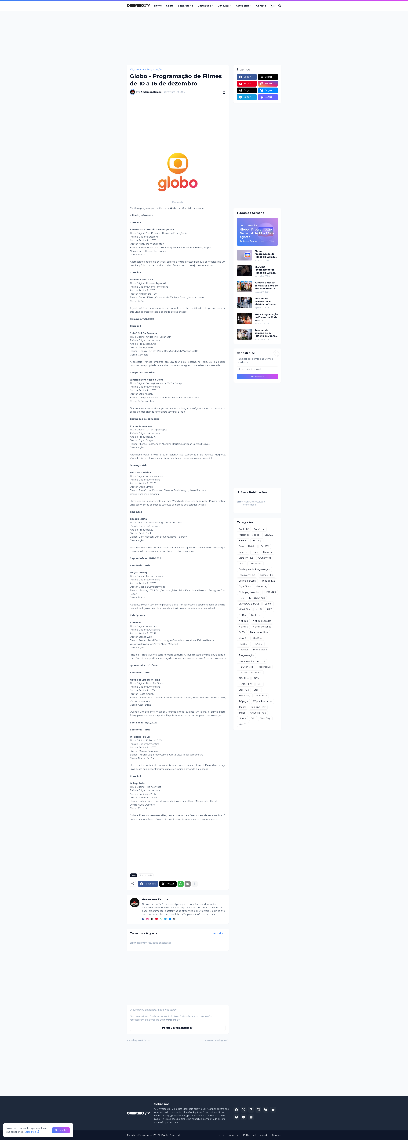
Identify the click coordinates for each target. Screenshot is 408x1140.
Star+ (257, 689)
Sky (260, 684)
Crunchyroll (264, 557)
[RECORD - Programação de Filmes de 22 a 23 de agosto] (244, 270)
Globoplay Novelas (249, 592)
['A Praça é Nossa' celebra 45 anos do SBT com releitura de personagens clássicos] (244, 286)
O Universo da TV (146, 1135)
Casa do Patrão (247, 546)
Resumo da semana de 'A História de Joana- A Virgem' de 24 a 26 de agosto (266, 301)
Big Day (256, 540)
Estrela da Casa (247, 580)
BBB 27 (243, 540)
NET (269, 609)
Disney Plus (266, 575)
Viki (253, 718)
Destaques (204, 5)
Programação (154, 69)
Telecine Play (258, 707)
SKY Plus (243, 678)
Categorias (242, 5)
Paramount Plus (259, 632)
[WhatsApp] (181, 884)
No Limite (256, 615)
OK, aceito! (61, 1130)
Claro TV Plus (246, 557)
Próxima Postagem (216, 1040)
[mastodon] (236, 1117)
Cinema (243, 552)
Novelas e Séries (262, 626)
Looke (268, 603)
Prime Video (260, 649)
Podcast (243, 649)
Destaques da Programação (254, 569)
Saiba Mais (30, 1131)
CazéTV (265, 546)
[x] (244, 1110)
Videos (242, 718)
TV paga (243, 701)
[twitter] (152, 919)
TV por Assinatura (262, 701)
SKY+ (256, 678)
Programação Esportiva (252, 661)
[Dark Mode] (273, 5)
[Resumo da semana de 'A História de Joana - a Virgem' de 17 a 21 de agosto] (244, 334)
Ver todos (218, 933)
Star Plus (244, 689)
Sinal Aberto (185, 5)
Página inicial (137, 69)
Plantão (243, 638)
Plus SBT (244, 643)
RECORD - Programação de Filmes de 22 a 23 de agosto (265, 269)
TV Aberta (261, 695)
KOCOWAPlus (257, 598)
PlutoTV (258, 643)
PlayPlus (257, 638)
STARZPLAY (245, 684)
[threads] (174, 919)
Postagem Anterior (139, 1040)
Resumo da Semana (250, 672)
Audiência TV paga (249, 534)
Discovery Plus (247, 575)
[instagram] (147, 919)
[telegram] (165, 919)
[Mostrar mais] (195, 884)
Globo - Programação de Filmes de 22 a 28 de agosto (265, 254)
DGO (241, 563)
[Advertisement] (204, 37)
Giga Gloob (245, 586)
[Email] (188, 884)
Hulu (241, 598)
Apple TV (244, 529)
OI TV (242, 632)
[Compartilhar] (223, 92)
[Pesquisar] (278, 5)
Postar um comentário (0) (177, 1027)
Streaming (245, 695)
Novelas (243, 626)
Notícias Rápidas (262, 620)
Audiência (259, 529)
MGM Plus (244, 609)
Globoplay (261, 586)
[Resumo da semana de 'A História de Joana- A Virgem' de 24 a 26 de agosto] (244, 302)
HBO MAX (270, 592)
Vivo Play (265, 718)
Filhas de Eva (268, 580)
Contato (261, 5)
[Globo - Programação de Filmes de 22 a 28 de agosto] (244, 255)
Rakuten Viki (246, 666)
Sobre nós (233, 1135)
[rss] (251, 1117)
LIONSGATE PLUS (249, 603)
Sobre (170, 5)
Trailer (242, 712)
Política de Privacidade (255, 1135)
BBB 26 (268, 534)
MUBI (258, 609)
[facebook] (143, 919)
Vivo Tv (243, 724)
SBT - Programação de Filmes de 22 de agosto (266, 317)
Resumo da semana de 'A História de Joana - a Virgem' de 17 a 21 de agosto (266, 333)
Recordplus (264, 666)
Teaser (242, 707)
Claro (255, 552)
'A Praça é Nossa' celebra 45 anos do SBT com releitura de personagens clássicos (266, 285)
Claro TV (267, 552)
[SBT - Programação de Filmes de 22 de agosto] (244, 318)
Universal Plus (258, 712)
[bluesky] (170, 919)
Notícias (243, 620)
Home (158, 5)
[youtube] (156, 919)
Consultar (223, 5)
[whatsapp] (161, 919)
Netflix (242, 615)
